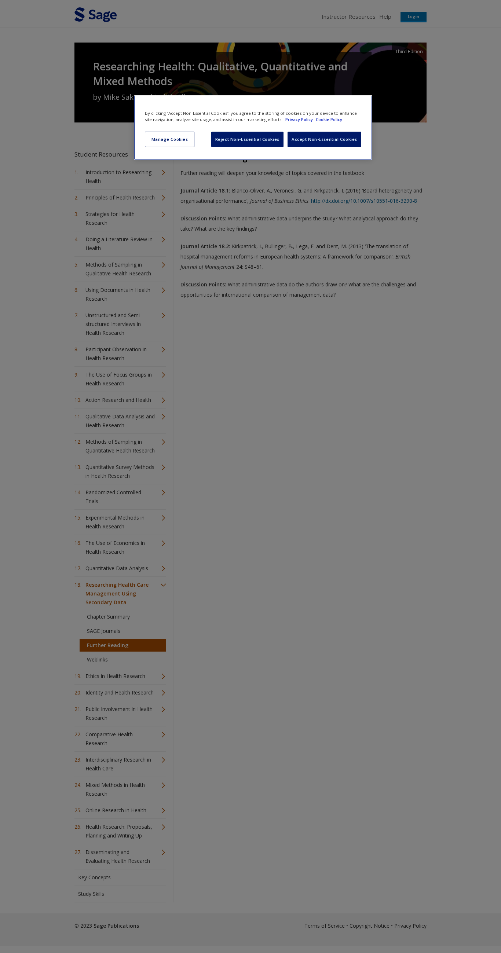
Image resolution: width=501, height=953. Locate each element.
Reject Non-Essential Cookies (247, 139)
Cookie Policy (329, 119)
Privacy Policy (299, 119)
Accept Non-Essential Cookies (324, 139)
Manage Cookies (169, 139)
